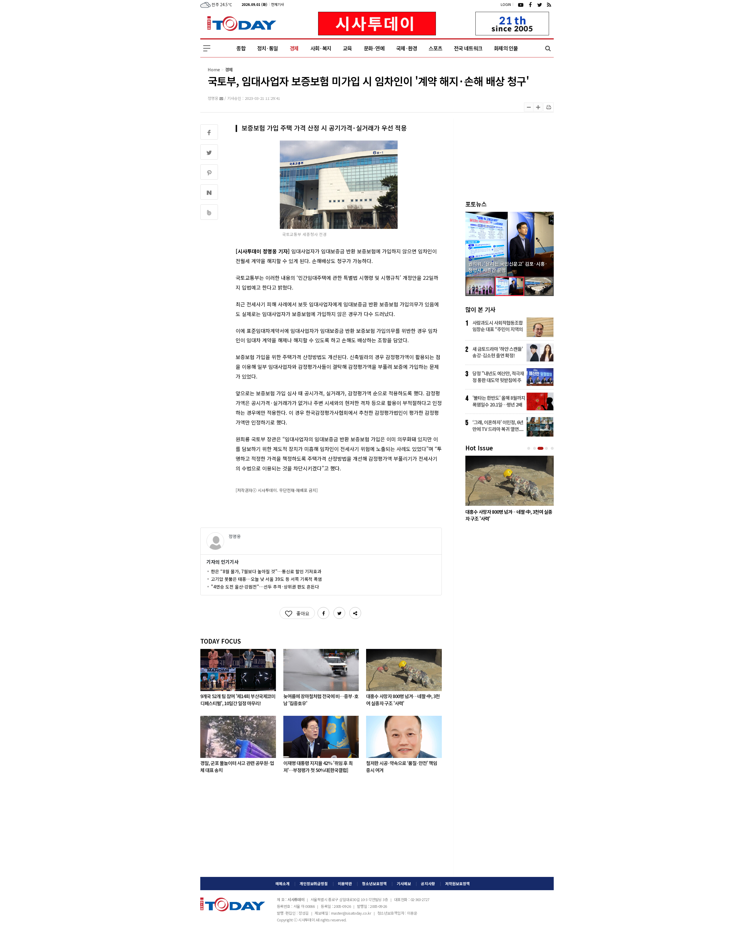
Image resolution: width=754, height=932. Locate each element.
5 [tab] (553, 448)
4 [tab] (547, 448)
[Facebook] (530, 4)
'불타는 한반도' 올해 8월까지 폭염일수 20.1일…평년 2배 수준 (498, 400)
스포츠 (435, 48)
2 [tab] (535, 448)
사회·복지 (320, 48)
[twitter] (539, 4)
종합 (240, 48)
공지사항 (428, 883)
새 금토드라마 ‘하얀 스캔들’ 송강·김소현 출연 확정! (497, 352)
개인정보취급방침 (314, 883)
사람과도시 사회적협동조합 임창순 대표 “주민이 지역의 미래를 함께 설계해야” (497, 325)
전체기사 (277, 4)
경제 (294, 48)
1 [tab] (529, 448)
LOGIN (506, 4)
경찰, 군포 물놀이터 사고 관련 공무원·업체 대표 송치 (237, 766)
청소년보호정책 (374, 883)
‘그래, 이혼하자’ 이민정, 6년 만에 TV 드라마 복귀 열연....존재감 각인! (497, 425)
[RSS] (549, 4)
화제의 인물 (506, 48)
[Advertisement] (321, 830)
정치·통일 (267, 48)
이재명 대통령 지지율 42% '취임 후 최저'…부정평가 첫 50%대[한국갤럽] (318, 766)
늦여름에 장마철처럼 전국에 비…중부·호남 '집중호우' (320, 699)
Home (214, 69)
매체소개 (282, 883)
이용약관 (345, 883)
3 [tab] (541, 448)
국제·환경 (406, 48)
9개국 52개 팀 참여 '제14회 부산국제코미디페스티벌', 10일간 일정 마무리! (237, 699)
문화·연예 (374, 48)
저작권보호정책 (457, 883)
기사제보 (404, 883)
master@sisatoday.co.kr (351, 913)
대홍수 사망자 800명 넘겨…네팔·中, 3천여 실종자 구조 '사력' (403, 699)
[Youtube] (520, 4)
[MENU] (206, 48)
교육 (347, 48)
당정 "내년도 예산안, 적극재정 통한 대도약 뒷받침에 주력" (498, 376)
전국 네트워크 (468, 48)
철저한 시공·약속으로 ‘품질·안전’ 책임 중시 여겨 (401, 766)
